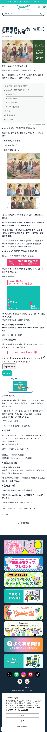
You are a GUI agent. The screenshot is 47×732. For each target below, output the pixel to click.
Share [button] (7, 514)
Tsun (43, 124)
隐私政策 (24, 710)
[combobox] (23, 14)
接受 (22, 715)
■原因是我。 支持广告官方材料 (16, 86)
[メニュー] (3, 7)
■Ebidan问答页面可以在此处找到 (16, 90)
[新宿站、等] (41, 14)
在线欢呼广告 (13, 508)
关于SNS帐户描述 (12, 107)
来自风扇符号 (11, 94)
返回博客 (25, 523)
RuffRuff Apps (34, 124)
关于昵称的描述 (12, 98)
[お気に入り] (39, 7)
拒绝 (22, 721)
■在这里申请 (8, 119)
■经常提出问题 (9, 115)
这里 (16, 441)
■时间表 (7, 111)
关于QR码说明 (11, 103)
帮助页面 (14, 473)
